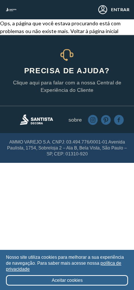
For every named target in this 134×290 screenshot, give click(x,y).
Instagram (93, 120)
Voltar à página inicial (94, 31)
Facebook (119, 120)
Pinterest (106, 120)
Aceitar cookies (67, 280)
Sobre (75, 120)
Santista (11, 9)
